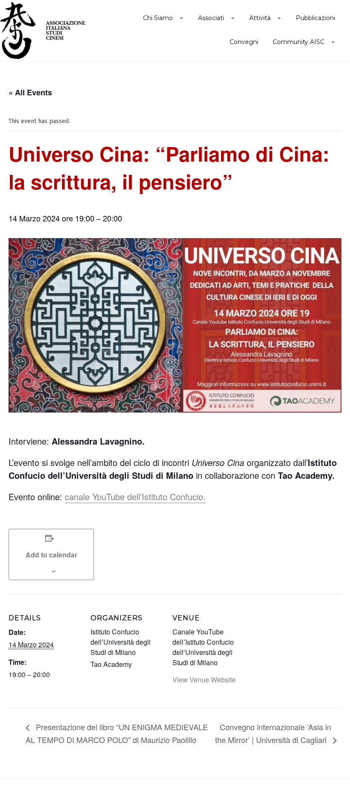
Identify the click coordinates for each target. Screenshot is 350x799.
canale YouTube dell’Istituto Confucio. (135, 496)
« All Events (30, 92)
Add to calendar (51, 555)
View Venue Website (204, 679)
